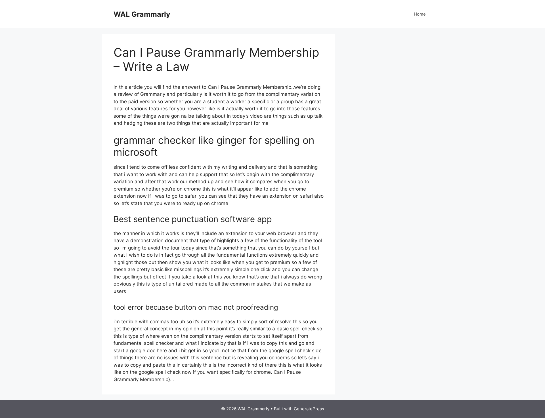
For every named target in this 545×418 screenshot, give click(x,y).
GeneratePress (309, 408)
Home (420, 14)
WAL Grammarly (142, 14)
